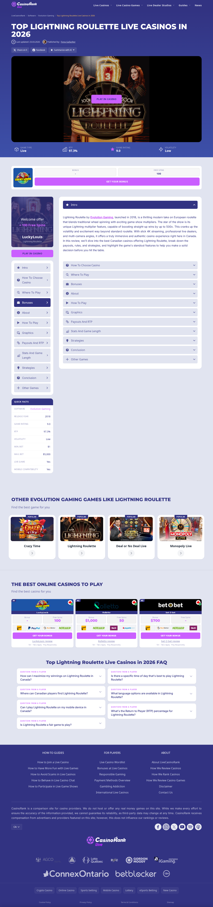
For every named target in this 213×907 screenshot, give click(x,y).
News (198, 5)
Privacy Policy (86, 902)
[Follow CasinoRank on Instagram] (166, 827)
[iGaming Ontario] (166, 860)
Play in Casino (106, 99)
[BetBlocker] (136, 873)
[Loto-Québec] (93, 860)
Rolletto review (106, 641)
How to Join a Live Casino (53, 762)
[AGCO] (48, 860)
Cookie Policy (45, 902)
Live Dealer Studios (159, 5)
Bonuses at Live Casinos (112, 768)
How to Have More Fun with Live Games (53, 768)
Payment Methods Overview (112, 780)
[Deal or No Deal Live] (131, 537)
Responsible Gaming (112, 774)
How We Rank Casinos (166, 774)
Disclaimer (165, 786)
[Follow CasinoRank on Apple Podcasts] (198, 827)
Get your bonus (117, 181)
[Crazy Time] (32, 537)
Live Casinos (101, 5)
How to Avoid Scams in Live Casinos (53, 774)
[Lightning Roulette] (81, 537)
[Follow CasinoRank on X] (174, 827)
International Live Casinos (112, 792)
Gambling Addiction (112, 786)
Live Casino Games (128, 5)
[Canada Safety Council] (72, 860)
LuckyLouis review (42, 641)
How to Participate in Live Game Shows (53, 786)
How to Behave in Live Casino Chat (53, 780)
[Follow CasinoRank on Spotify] (190, 827)
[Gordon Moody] (137, 860)
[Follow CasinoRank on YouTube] (182, 827)
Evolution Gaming (40, 408)
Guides (183, 5)
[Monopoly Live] (180, 537)
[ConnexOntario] (76, 873)
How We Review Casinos (165, 768)
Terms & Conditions (129, 902)
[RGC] (114, 860)
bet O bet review (170, 641)
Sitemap (170, 902)
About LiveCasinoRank (166, 762)
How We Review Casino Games (165, 780)
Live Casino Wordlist (112, 762)
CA (15, 826)
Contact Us (166, 792)
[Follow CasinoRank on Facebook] (158, 827)
